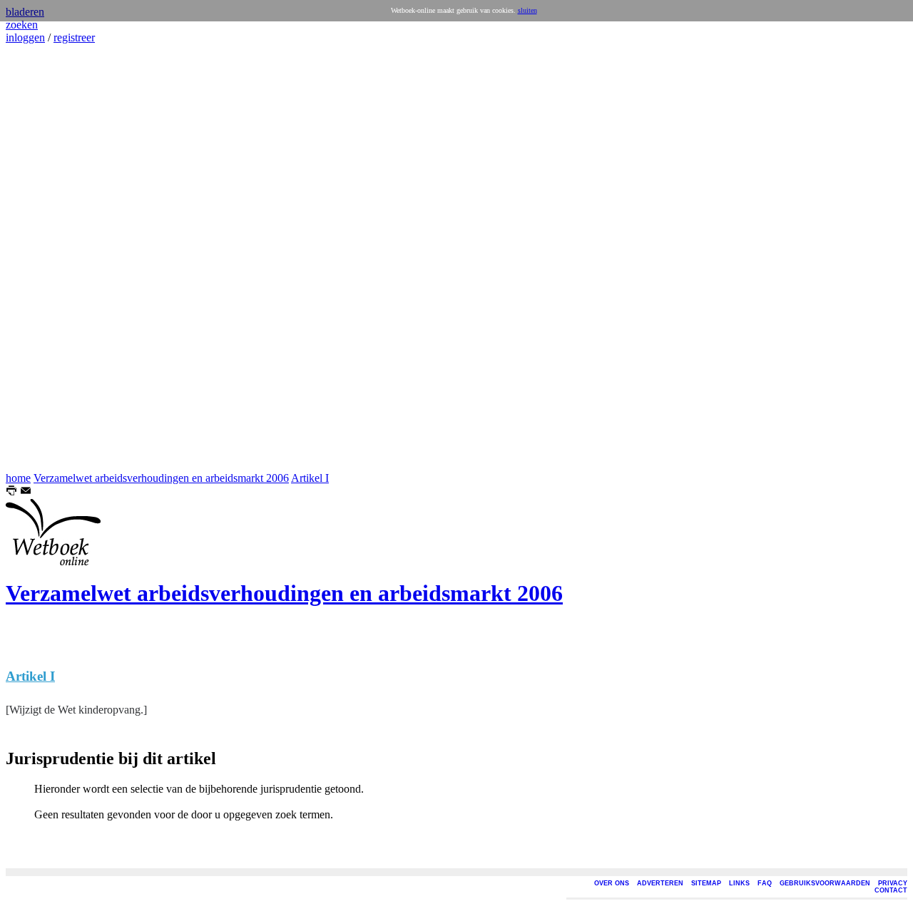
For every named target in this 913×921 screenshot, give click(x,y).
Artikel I (310, 478)
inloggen (25, 37)
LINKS (739, 883)
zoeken (22, 25)
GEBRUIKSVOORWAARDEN (825, 883)
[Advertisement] (48, 258)
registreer (74, 37)
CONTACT (890, 890)
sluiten (527, 10)
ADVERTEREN (660, 883)
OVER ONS (611, 883)
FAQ (765, 883)
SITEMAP (706, 883)
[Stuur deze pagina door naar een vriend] (25, 492)
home (18, 478)
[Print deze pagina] (11, 492)
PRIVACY (892, 883)
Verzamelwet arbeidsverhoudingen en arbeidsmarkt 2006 (161, 478)
